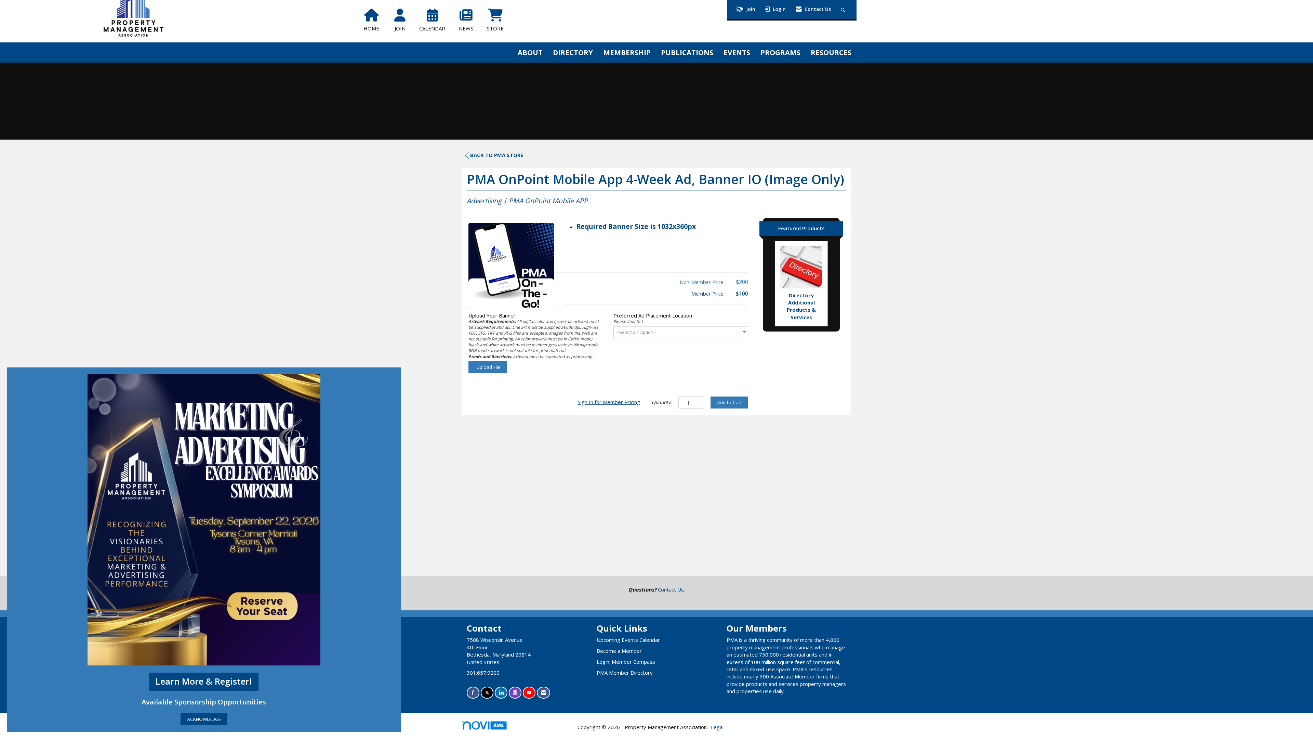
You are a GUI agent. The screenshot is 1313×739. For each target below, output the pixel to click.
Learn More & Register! (204, 681)
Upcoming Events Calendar (628, 639)
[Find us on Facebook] (473, 693)
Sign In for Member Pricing (609, 402)
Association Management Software (492, 733)
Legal (717, 727)
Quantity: (662, 402)
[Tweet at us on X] (487, 693)
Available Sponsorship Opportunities (204, 701)
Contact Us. (671, 589)
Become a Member (619, 650)
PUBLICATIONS (687, 52)
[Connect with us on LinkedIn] (501, 693)
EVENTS (737, 52)
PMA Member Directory (625, 672)
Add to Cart (729, 402)
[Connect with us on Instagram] (515, 693)
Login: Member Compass (626, 661)
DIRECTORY (573, 52)
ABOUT (530, 52)
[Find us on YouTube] (529, 693)
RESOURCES (831, 52)
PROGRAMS (780, 52)
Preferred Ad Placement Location (652, 315)
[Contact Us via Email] (543, 693)
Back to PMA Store (496, 155)
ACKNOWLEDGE (204, 719)
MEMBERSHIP (627, 52)
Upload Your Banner (492, 315)
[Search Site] (844, 9)
